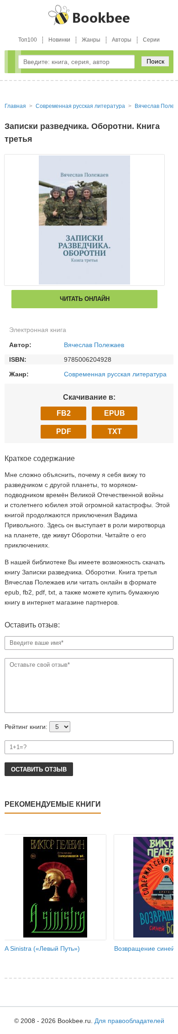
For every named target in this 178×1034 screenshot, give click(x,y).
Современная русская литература (115, 374)
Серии (151, 40)
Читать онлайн (85, 298)
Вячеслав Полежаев (94, 344)
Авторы (121, 40)
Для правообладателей (129, 1020)
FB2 (64, 413)
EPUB (114, 413)
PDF (63, 431)
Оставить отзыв (39, 769)
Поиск (155, 61)
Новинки (59, 40)
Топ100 (27, 40)
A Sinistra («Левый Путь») (42, 948)
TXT (115, 431)
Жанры (91, 40)
